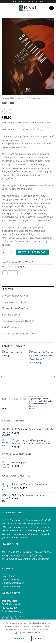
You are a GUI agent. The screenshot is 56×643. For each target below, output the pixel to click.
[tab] (28, 289)
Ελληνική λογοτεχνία (37, 98)
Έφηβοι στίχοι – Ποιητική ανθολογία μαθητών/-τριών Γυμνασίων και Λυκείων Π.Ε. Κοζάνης (41, 402)
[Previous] (2, 382)
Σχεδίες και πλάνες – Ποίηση (14, 399)
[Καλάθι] (51, 8)
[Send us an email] (14, 618)
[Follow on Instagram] (9, 618)
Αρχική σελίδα (8, 98)
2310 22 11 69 (38, 2)
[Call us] (19, 618)
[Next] (54, 382)
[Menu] (3, 8)
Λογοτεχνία (21, 98)
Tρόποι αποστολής (11, 586)
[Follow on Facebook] (4, 618)
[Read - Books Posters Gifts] (27, 8)
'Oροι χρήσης (8, 576)
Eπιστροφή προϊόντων (13, 583)
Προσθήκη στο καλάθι (32, 252)
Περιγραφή (7, 289)
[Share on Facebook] (9, 272)
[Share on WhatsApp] (4, 272)
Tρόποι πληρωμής (11, 579)
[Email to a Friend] (15, 272)
